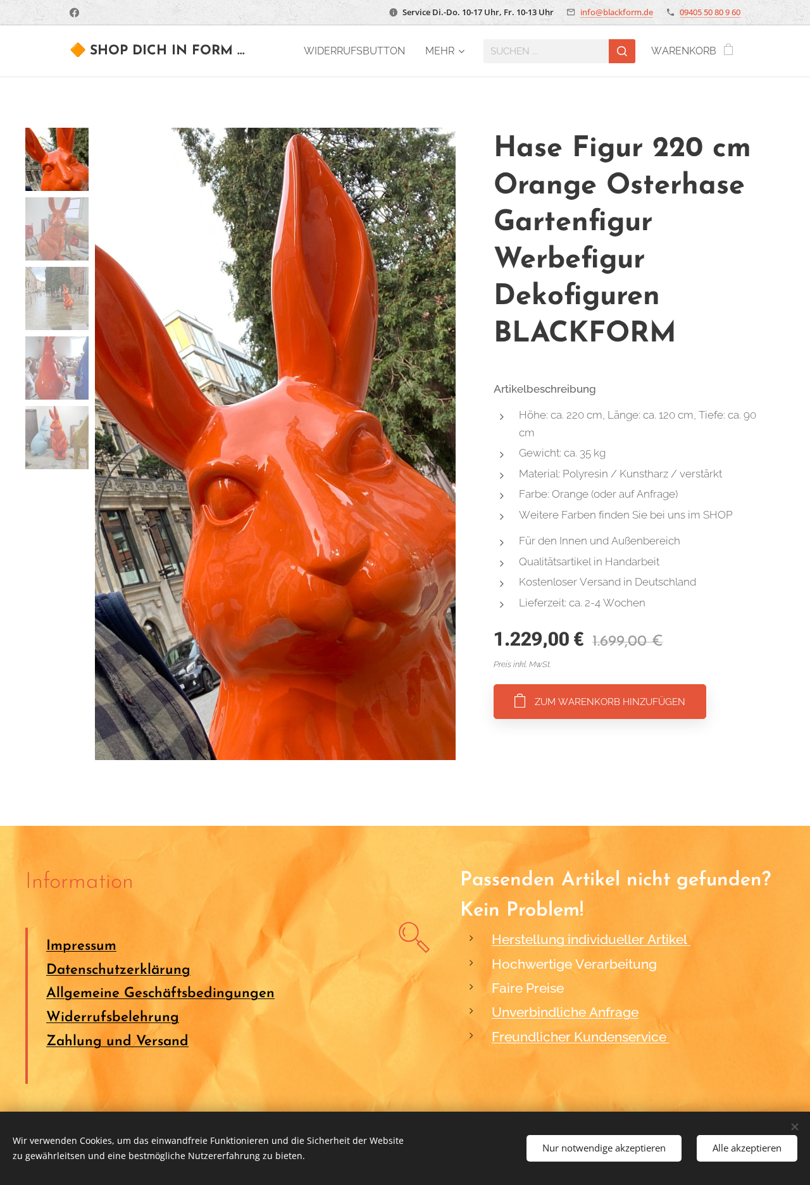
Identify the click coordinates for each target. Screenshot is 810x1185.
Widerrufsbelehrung (112, 1017)
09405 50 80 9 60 (710, 12)
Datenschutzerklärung (118, 970)
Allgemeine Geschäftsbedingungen (160, 993)
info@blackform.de (616, 12)
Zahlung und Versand (117, 1042)
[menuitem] (358, 51)
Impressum (81, 946)
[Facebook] (74, 12)
